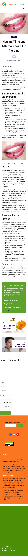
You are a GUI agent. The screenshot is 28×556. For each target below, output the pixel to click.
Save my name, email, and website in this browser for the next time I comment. (15, 395)
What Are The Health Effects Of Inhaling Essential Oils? (9, 326)
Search (20, 425)
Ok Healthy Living (15, 60)
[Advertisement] (14, 524)
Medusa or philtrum (17, 119)
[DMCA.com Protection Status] (9, 446)
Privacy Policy (5, 546)
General (14, 36)
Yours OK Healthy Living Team (12, 307)
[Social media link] (5, 310)
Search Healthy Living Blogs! (12, 422)
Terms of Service (6, 548)
